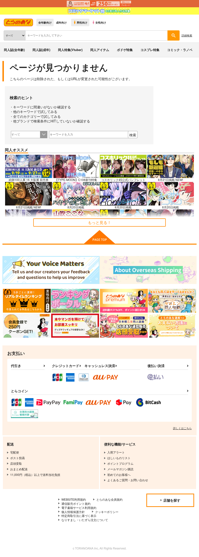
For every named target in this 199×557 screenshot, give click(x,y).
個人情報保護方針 (73, 512)
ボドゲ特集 (125, 49)
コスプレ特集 (150, 49)
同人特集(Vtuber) (70, 49)
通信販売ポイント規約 (76, 503)
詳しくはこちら (182, 428)
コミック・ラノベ (179, 49)
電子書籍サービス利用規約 (78, 508)
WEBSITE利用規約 (73, 499)
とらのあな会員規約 (109, 499)
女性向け (100, 22)
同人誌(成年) (41, 49)
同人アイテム (99, 49)
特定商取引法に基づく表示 (78, 516)
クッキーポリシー (106, 512)
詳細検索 (187, 35)
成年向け (61, 22)
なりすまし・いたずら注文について (84, 520)
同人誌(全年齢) (14, 49)
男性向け (82, 22)
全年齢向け (45, 22)
